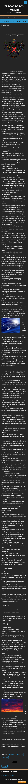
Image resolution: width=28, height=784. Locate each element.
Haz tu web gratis (13, 782)
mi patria (20, 754)
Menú (25, 2)
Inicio (2, 17)
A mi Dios (11, 754)
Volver (4, 766)
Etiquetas (4, 754)
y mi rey (5, 757)
